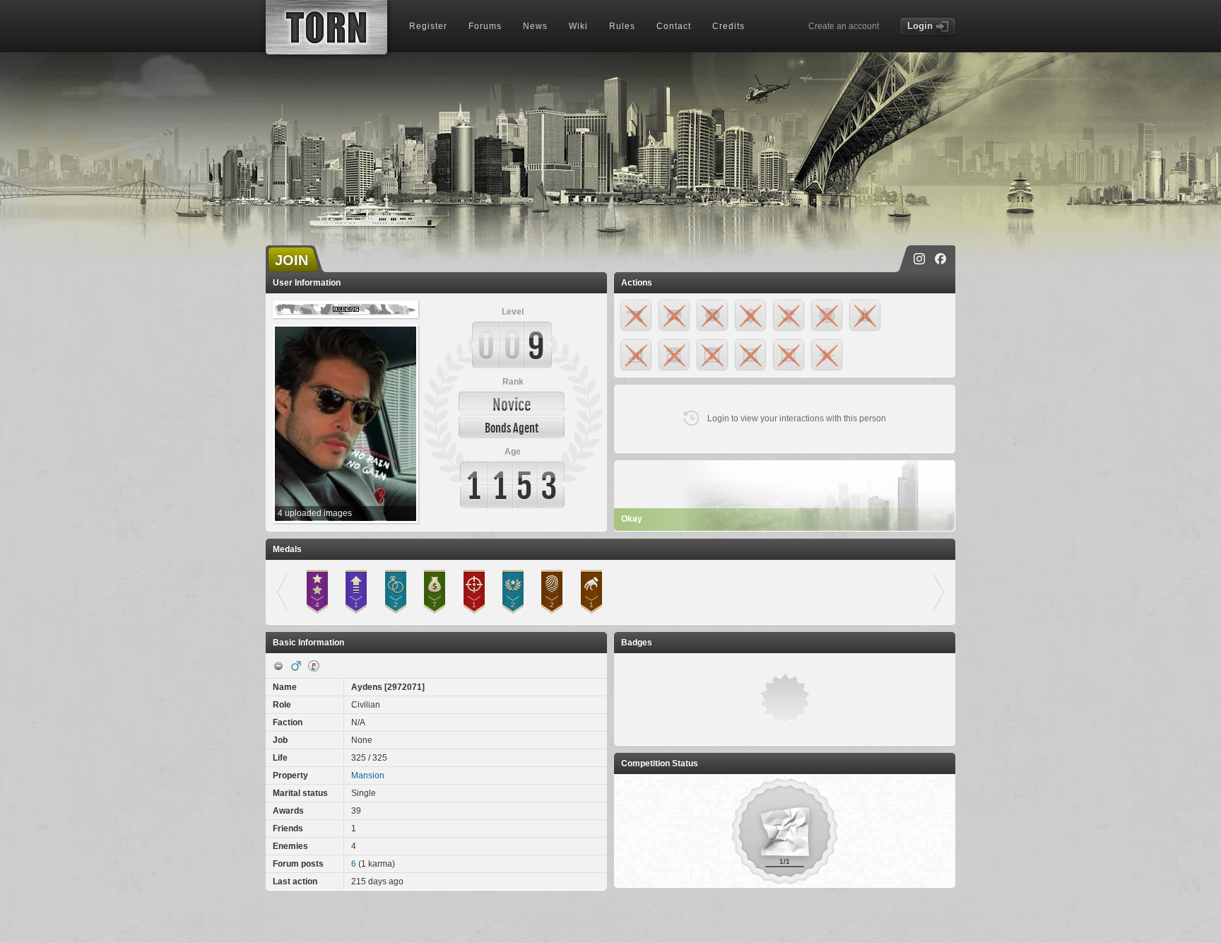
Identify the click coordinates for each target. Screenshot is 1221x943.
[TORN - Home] (326, 27)
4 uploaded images (315, 513)
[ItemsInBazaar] (313, 666)
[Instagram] (919, 259)
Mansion (367, 775)
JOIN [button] (291, 260)
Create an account (843, 26)
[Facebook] (940, 259)
